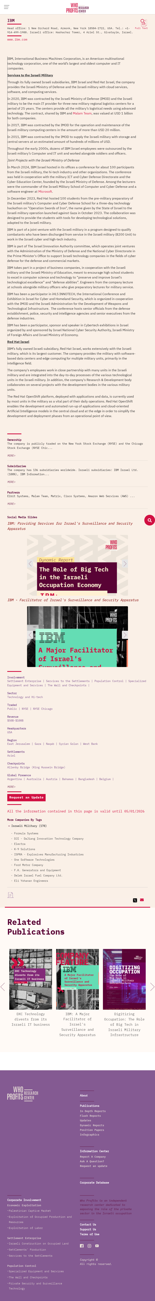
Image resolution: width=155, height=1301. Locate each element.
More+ (11, 455)
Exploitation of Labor (26, 1228)
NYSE (25, 709)
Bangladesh (86, 779)
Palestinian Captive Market (30, 1211)
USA (9, 732)
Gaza (38, 744)
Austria (51, 779)
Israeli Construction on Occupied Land (39, 1243)
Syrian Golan (68, 744)
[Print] (10, 895)
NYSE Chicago (42, 709)
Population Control (109, 681)
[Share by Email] (141, 900)
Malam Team (82, 113)
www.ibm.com (17, 39)
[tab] (77, 826)
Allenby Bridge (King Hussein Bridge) (36, 767)
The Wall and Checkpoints (67, 685)
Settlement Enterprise (24, 681)
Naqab (50, 744)
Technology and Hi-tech (25, 697)
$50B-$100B (15, 720)
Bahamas (67, 779)
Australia (34, 779)
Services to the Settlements (68, 681)
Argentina (14, 779)
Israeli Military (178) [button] (29, 826)
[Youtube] (97, 1246)
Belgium (105, 779)
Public (12, 709)
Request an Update (26, 797)
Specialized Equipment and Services (36, 1271)
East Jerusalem (18, 744)
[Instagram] (89, 1246)
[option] (77, 586)
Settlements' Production (27, 1250)
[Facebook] (82, 1246)
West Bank (90, 744)
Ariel (11, 755)
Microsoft (45, 191)
